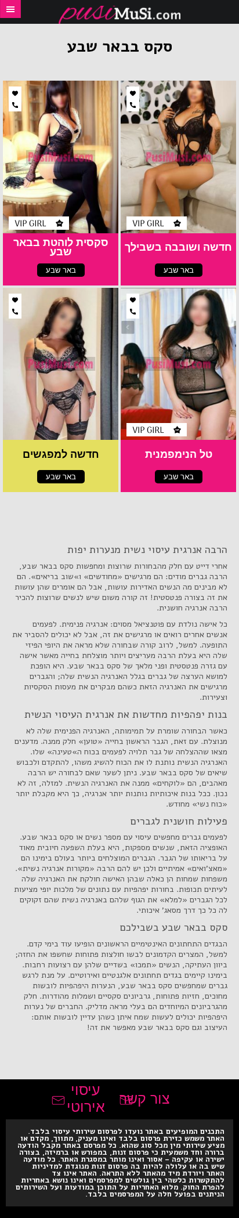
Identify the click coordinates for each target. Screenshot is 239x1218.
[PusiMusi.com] (119, 15)
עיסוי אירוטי (86, 1099)
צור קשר (144, 1098)
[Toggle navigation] (10, 9)
